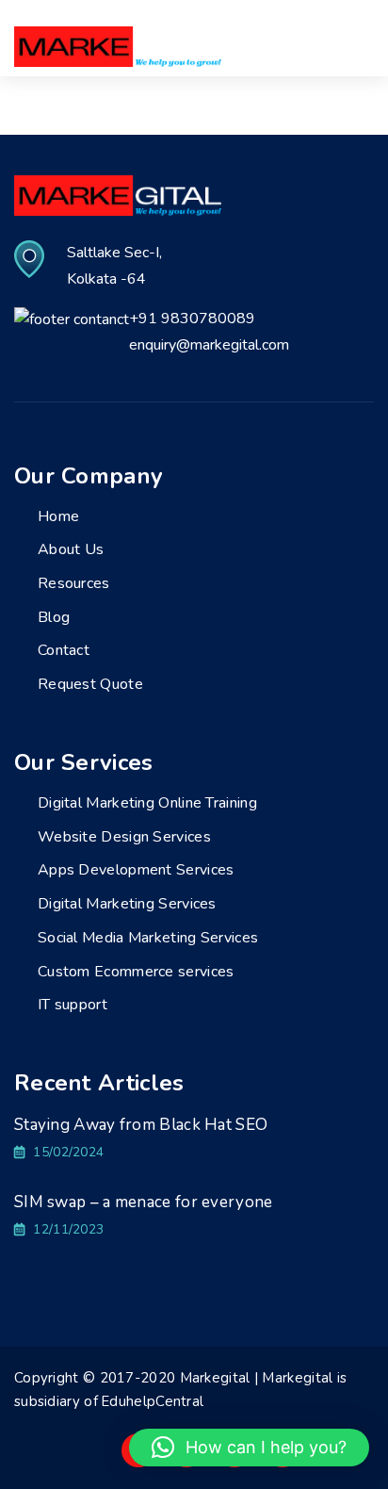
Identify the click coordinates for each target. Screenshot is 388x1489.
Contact (63, 650)
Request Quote (90, 684)
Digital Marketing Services (127, 903)
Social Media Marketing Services (148, 937)
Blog (54, 617)
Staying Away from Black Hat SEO (140, 1125)
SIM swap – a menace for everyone (143, 1202)
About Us (71, 549)
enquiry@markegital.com (209, 345)
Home (58, 516)
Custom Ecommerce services (136, 971)
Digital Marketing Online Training (147, 803)
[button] (249, 1447)
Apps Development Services (136, 869)
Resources (74, 583)
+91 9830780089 (192, 318)
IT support (72, 1004)
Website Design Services (124, 836)
